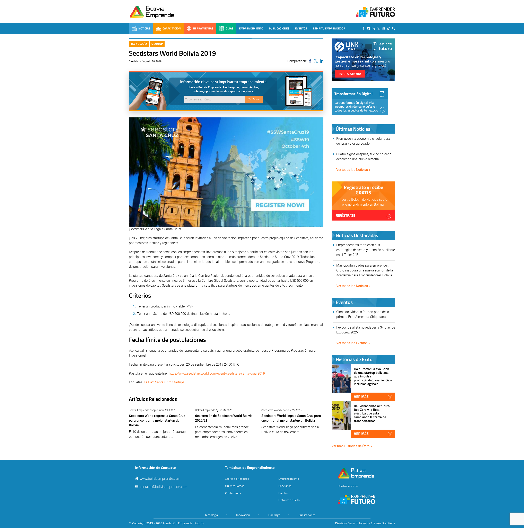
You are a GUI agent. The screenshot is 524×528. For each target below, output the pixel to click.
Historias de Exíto (289, 500)
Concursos (284, 486)
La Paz (149, 382)
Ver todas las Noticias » (353, 170)
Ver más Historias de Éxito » (352, 446)
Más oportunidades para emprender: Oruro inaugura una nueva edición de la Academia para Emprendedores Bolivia (364, 270)
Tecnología (139, 44)
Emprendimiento (251, 28)
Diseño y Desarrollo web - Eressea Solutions (365, 523)
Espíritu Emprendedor (329, 28)
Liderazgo (274, 515)
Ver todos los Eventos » (353, 343)
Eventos (301, 28)
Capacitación (172, 28)
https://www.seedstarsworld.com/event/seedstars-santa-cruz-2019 (217, 373)
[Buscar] (393, 28)
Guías (229, 28)
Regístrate (345, 215)
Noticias (144, 28)
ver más (361, 396)
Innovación (243, 515)
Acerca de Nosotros (237, 479)
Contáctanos (233, 493)
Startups (178, 382)
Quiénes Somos (234, 486)
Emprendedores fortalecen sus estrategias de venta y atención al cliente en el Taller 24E (365, 250)
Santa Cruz (163, 382)
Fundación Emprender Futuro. (183, 523)
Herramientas (203, 28)
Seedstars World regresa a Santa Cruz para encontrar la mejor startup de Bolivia (157, 420)
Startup (157, 44)
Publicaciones (279, 28)
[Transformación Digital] (360, 101)
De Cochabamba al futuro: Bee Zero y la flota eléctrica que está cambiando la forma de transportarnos (372, 413)
